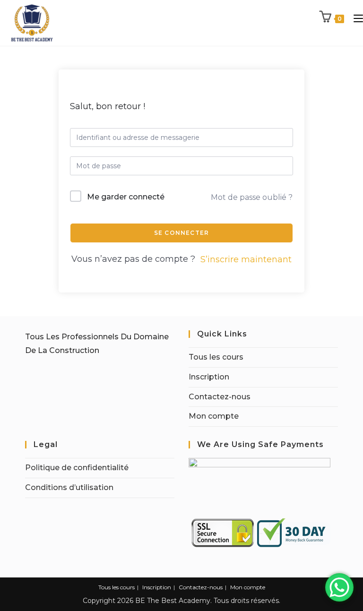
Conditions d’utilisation (69, 487)
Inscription (209, 376)
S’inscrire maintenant (246, 259)
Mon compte (214, 416)
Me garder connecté (125, 196)
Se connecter (181, 232)
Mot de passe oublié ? (252, 197)
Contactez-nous (220, 396)
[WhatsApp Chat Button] (339, 587)
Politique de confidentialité (77, 467)
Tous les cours (216, 357)
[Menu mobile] (354, 18)
